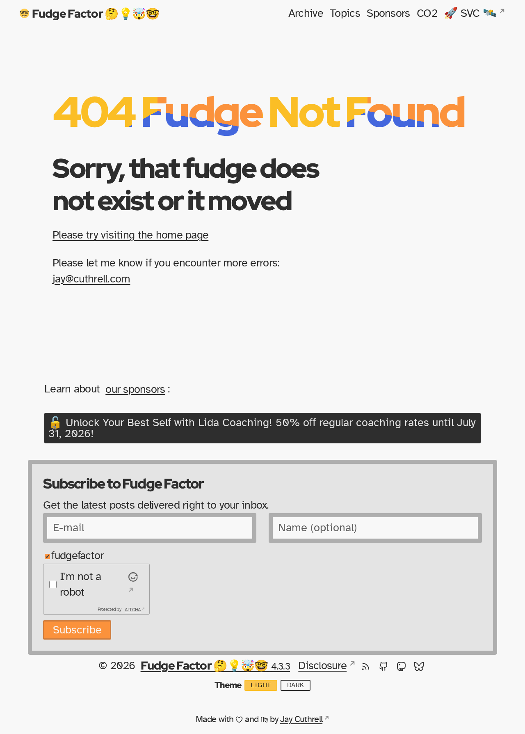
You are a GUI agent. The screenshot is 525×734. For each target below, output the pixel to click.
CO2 (427, 13)
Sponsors (388, 13)
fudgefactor (77, 555)
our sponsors (135, 389)
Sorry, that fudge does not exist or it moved (185, 183)
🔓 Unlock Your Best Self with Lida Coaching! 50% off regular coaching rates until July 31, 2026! (262, 428)
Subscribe (77, 629)
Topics (345, 13)
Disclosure (322, 665)
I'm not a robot (80, 584)
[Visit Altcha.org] (132, 584)
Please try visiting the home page (130, 235)
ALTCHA (133, 609)
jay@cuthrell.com (91, 278)
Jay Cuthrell (301, 719)
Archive (305, 13)
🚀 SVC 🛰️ (470, 13)
